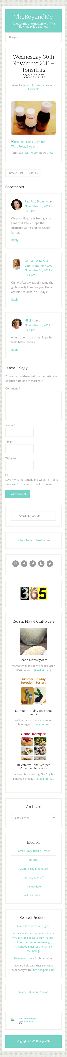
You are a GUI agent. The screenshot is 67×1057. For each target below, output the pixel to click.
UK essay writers (24, 958)
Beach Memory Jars (33, 660)
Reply (14, 240)
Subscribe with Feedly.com (33, 540)
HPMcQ (33, 860)
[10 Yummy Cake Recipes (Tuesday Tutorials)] (33, 761)
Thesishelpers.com (42, 970)
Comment (12, 388)
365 (51, 153)
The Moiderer (33, 886)
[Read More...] (42, 670)
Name (10, 425)
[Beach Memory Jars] (33, 656)
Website (10, 458)
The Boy (33, 153)
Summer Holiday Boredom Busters (33, 712)
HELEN (29, 320)
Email (10, 442)
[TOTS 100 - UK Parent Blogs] (26, 1017)
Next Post (33, 172)
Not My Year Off (33, 877)
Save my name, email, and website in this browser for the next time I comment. (31, 482)
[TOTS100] (26, 1020)
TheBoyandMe (33, 16)
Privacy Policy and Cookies (33, 992)
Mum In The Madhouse (33, 868)
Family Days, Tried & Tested (33, 851)
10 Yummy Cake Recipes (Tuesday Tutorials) (33, 766)
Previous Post (15, 172)
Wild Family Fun (33, 895)
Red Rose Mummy (36, 201)
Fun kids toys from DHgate (33, 926)
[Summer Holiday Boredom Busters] (33, 706)
